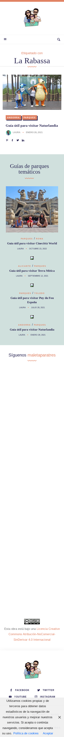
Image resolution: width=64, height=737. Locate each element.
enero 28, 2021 (34, 132)
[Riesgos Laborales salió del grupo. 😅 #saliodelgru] (32, 568)
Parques (30, 117)
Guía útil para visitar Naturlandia (32, 125)
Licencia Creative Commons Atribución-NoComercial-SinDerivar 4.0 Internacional (34, 634)
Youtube (20, 696)
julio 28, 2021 (38, 307)
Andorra (13, 117)
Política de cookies (26, 733)
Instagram (47, 696)
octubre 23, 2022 (38, 249)
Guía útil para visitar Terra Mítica (32, 270)
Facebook (22, 690)
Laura (16, 132)
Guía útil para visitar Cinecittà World (32, 243)
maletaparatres (42, 355)
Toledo (39, 293)
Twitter (48, 690)
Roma (39, 239)
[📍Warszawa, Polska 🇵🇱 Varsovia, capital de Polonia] (32, 389)
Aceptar (48, 733)
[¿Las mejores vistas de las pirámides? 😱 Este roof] (32, 496)
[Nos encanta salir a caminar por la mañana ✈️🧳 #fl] (32, 460)
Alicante (24, 266)
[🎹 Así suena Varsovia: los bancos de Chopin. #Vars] (32, 424)
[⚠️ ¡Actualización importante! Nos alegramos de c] (32, 532)
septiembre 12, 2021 (38, 276)
